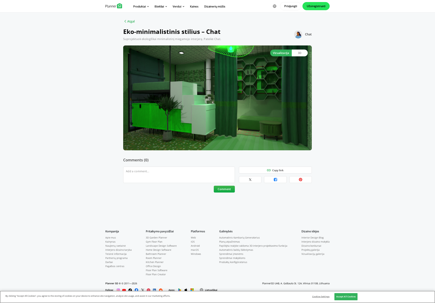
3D (300, 53)
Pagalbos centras (114, 266)
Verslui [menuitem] (177, 6)
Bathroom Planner (156, 254)
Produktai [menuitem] (139, 6)
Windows (196, 254)
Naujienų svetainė (115, 245)
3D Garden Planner (156, 237)
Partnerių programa (116, 258)
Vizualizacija (281, 53)
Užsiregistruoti (316, 6)
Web (193, 237)
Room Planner (153, 258)
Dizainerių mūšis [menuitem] (214, 6)
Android (195, 245)
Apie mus (110, 237)
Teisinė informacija (116, 254)
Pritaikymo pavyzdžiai (160, 231)
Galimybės (226, 231)
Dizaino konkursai (311, 245)
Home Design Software (158, 249)
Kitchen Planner (155, 262)
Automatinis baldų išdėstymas (236, 249)
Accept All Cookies (346, 296)
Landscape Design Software (161, 245)
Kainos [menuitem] (194, 6)
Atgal (131, 21)
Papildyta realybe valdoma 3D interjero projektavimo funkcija (253, 245)
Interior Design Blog (312, 237)
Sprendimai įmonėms (231, 254)
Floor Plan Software (156, 270)
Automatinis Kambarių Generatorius (239, 237)
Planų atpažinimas (229, 241)
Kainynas (110, 241)
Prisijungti (290, 6)
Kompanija (112, 231)
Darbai (109, 262)
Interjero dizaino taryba (118, 249)
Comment (224, 189)
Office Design (153, 266)
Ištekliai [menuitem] (159, 6)
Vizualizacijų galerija (312, 254)
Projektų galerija (310, 249)
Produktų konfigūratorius (233, 262)
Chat (308, 34)
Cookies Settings (320, 296)
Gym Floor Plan (154, 241)
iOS (193, 241)
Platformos (198, 231)
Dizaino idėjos (310, 231)
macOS (195, 249)
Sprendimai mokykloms (232, 258)
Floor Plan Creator (156, 274)
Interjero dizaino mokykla (315, 241)
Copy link (278, 170)
